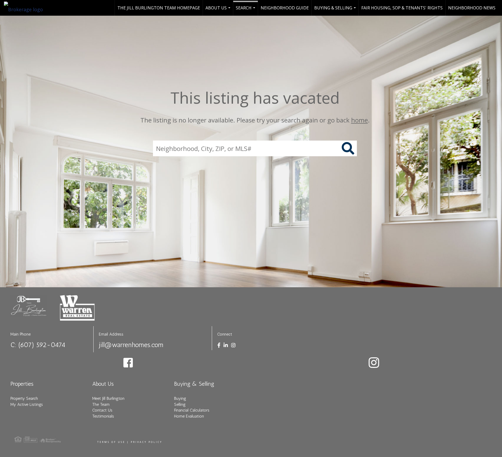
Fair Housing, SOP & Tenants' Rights (402, 8)
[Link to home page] (26, 8)
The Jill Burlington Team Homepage (158, 8)
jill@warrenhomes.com (131, 345)
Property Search (24, 398)
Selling (180, 404)
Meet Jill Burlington (108, 398)
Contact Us (102, 410)
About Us (219, 10)
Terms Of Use (111, 442)
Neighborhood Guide (285, 8)
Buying (180, 398)
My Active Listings (26, 404)
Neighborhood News (471, 8)
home (359, 120)
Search (246, 10)
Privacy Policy (146, 442)
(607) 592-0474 (41, 345)
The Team (101, 404)
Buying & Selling (335, 10)
